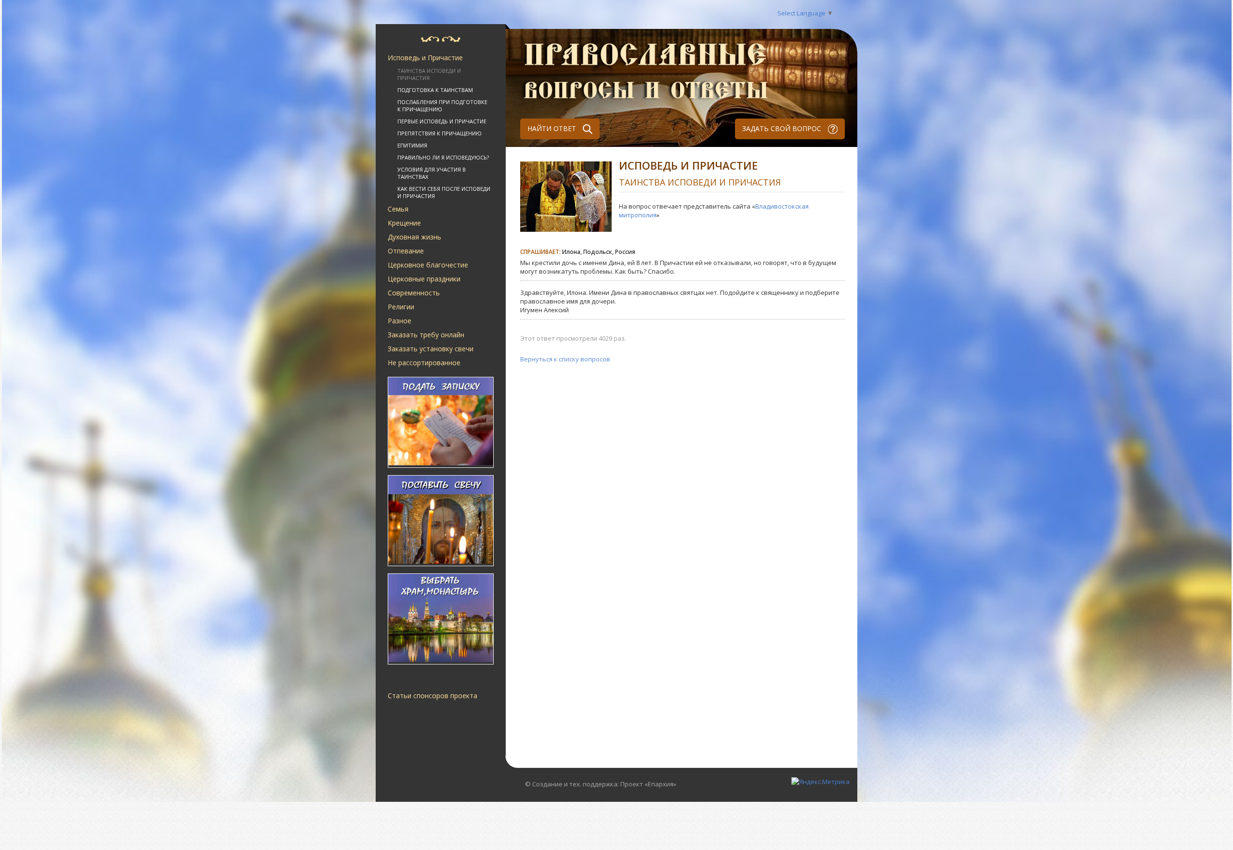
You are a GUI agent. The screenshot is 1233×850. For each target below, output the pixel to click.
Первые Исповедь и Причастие (441, 121)
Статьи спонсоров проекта (432, 695)
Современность (414, 292)
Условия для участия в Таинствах (431, 173)
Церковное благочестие (428, 264)
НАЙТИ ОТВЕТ (552, 128)
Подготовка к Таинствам (435, 89)
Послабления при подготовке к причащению (442, 105)
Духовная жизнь (414, 236)
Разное (399, 320)
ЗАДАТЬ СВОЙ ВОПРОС (782, 128)
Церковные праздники (424, 278)
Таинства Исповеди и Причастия (429, 74)
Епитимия (412, 145)
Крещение (404, 222)
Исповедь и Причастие (425, 57)
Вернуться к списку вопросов (565, 359)
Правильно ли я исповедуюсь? (443, 157)
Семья (398, 208)
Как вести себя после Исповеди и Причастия (443, 192)
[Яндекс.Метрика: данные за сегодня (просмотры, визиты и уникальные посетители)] (820, 781)
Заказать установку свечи (430, 348)
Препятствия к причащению (439, 133)
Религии (401, 306)
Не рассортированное (424, 362)
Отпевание (406, 250)
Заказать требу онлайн (426, 334)
